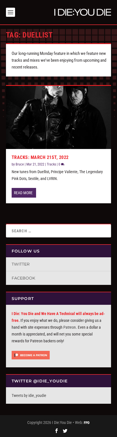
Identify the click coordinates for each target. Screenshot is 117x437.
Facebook (23, 278)
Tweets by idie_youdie (29, 395)
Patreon (69, 327)
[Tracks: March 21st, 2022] (58, 117)
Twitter (21, 264)
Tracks (51, 164)
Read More (23, 192)
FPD (86, 423)
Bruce (20, 164)
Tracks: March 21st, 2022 (40, 157)
